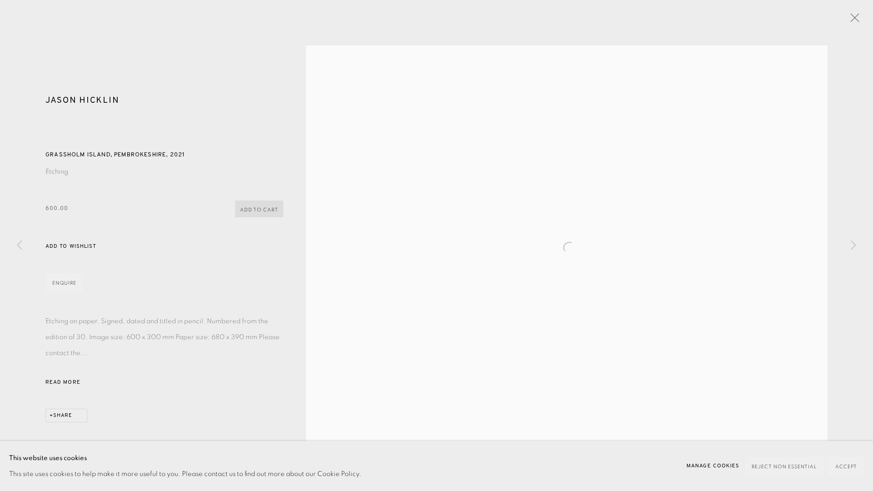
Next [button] (853, 245)
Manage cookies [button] (713, 466)
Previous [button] (19, 245)
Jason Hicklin (82, 100)
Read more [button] (62, 382)
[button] (70, 247)
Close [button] (852, 20)
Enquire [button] (64, 283)
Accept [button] (846, 466)
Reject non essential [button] (784, 466)
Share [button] (62, 415)
